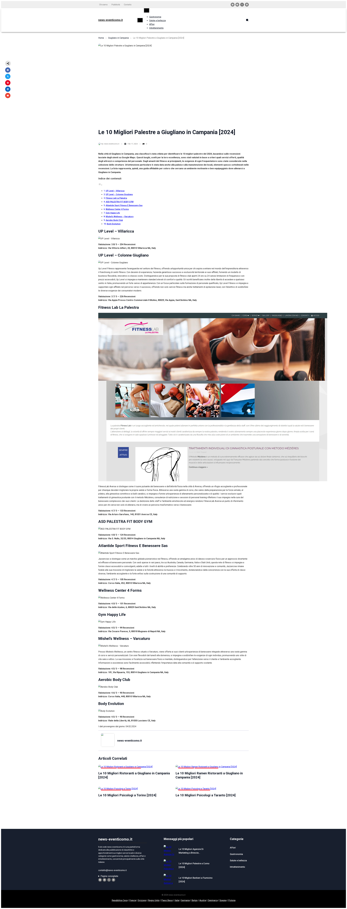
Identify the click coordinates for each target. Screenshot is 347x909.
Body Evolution (114, 224)
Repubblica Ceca (120, 900)
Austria (202, 900)
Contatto (127, 5)
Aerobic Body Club (114, 220)
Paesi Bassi (167, 900)
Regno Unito (154, 900)
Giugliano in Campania (118, 38)
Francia (132, 900)
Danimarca (213, 900)
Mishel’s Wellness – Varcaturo (120, 216)
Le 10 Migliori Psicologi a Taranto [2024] (206, 795)
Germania (185, 900)
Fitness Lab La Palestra (116, 198)
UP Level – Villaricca (115, 191)
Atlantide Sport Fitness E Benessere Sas (124, 205)
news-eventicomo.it (110, 20)
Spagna (222, 900)
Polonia (231, 900)
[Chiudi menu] (146, 10)
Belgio (195, 900)
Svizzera (142, 900)
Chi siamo (103, 5)
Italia (177, 900)
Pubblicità (116, 5)
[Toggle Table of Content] (100, 185)
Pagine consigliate (109, 876)
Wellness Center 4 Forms (117, 209)
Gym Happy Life (113, 213)
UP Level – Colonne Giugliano (119, 194)
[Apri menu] (140, 20)
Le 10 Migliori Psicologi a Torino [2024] (127, 795)
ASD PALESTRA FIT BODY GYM (120, 202)
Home (101, 38)
